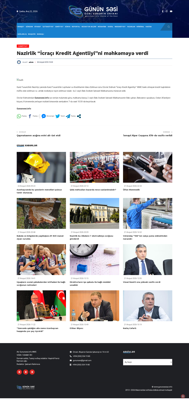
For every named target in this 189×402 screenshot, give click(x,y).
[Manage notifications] (183, 396)
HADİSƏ (149, 27)
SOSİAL (110, 27)
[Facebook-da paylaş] (33, 116)
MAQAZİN (31, 34)
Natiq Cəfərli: (129, 328)
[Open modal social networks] (79, 116)
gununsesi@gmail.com (82, 360)
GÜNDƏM (29, 27)
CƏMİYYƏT (59, 27)
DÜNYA (67, 27)
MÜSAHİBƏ (102, 27)
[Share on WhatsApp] (22, 116)
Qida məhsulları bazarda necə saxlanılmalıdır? (93, 189)
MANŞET (20, 27)
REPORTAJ (76, 27)
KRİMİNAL (140, 27)
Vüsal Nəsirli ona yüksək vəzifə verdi (141, 282)
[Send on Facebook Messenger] (47, 116)
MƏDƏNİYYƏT (120, 27)
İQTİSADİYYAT (48, 27)
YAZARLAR (131, 27)
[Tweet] (60, 116)
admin (31, 62)
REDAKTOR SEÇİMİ (89, 27)
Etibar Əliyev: (76, 328)
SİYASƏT (37, 27)
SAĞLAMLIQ (22, 34)
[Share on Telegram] (71, 116)
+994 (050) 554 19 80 (81, 356)
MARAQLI (40, 34)
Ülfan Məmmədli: (131, 189)
